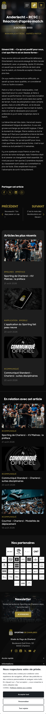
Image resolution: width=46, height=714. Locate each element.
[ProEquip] (41, 559)
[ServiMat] (23, 571)
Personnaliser (23, 701)
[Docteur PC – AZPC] (29, 565)
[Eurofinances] (23, 559)
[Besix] (4, 577)
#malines (9, 272)
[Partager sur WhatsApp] (21, 192)
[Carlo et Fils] (16, 571)
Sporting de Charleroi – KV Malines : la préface (18, 277)
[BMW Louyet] (35, 577)
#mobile (23, 320)
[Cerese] (4, 565)
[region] (23, 690)
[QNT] (36, 551)
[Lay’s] (10, 559)
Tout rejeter (23, 708)
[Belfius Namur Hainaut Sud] (10, 565)
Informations (7, 664)
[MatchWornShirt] (23, 565)
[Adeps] (35, 571)
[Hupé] (29, 583)
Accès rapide (7, 658)
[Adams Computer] (23, 583)
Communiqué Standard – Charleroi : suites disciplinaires (21, 374)
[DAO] (29, 559)
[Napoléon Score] (18, 551)
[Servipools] (10, 571)
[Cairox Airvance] (10, 577)
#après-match (33, 33)
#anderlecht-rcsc (15, 33)
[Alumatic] (16, 559)
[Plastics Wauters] (41, 571)
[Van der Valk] (27, 551)
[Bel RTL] (23, 577)
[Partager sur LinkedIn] (16, 192)
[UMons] (35, 565)
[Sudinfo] (41, 577)
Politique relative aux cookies (21, 688)
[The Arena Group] (41, 565)
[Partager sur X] (10, 192)
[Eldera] (10, 551)
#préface (20, 272)
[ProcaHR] (29, 571)
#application (10, 320)
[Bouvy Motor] (16, 577)
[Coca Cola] (16, 565)
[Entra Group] (16, 583)
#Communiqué (11, 369)
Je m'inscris (23, 614)
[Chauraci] (4, 571)
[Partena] (4, 559)
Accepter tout (23, 694)
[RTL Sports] (29, 577)
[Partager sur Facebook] (4, 192)
